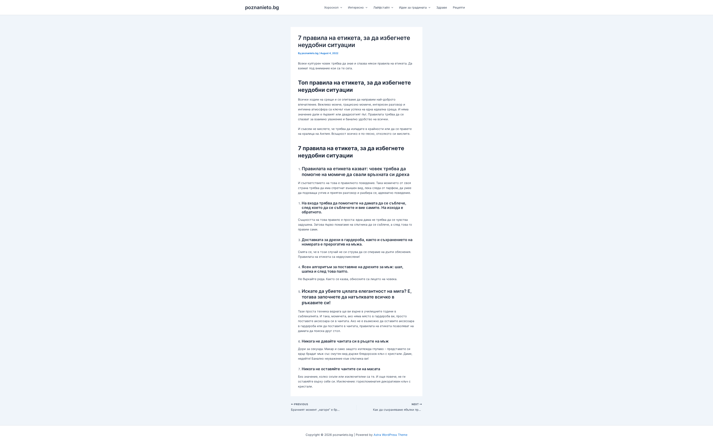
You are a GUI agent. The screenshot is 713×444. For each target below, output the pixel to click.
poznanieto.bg (262, 7)
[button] (340, 7)
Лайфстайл (381, 7)
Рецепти (459, 7)
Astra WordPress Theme (390, 435)
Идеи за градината (413, 7)
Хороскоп (331, 7)
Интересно (356, 7)
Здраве (441, 7)
